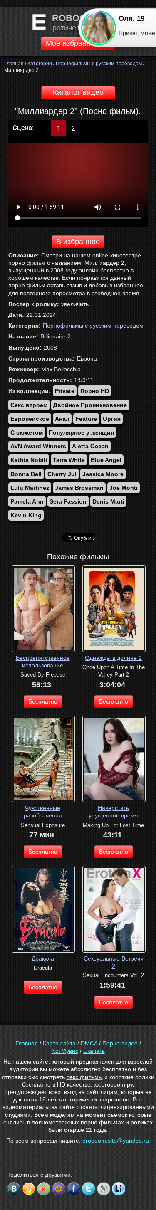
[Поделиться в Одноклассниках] (28, 1188)
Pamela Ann (27, 501)
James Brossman (79, 487)
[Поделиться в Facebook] (73, 1188)
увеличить (75, 304)
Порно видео (120, 1043)
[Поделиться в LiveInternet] (118, 1188)
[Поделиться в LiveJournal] (103, 1188)
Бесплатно (42, 701)
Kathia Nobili (28, 460)
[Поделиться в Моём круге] (43, 1188)
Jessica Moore (103, 474)
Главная (26, 1043)
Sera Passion (68, 501)
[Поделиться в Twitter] (88, 1188)
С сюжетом (26, 432)
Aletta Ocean (90, 446)
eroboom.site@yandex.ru (115, 1140)
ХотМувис (65, 1050)
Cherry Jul (62, 474)
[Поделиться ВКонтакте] (13, 1188)
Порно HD (94, 391)
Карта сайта (59, 1043)
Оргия (112, 418)
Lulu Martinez (29, 487)
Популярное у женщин (81, 432)
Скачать (94, 1050)
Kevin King (26, 515)
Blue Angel (106, 460)
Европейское (29, 418)
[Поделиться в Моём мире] (58, 1188)
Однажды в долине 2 (113, 657)
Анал (62, 418)
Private (64, 391)
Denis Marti (108, 501)
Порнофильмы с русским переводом (93, 325)
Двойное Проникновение (90, 405)
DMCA (89, 1043)
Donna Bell (26, 474)
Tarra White (69, 460)
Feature (86, 418)
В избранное (78, 241)
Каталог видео (78, 92)
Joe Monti (123, 487)
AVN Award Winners (38, 446)
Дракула (43, 958)
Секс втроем (28, 405)
